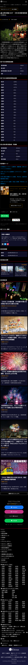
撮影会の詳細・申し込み (16, 205)
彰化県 (23, 605)
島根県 (23, 578)
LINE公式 (15, 520)
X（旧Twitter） (14, 516)
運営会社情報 (4, 533)
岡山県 (3, 580)
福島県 (16, 568)
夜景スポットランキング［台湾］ (11, 611)
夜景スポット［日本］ (7, 564)
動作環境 (3, 560)
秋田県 (3, 568)
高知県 (16, 582)
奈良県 (3, 578)
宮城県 (23, 566)
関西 (3, 595)
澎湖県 (3, 608)
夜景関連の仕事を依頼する (7, 554)
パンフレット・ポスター (6, 549)
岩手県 (16, 566)
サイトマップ (4, 562)
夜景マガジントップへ (14, 493)
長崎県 (9, 584)
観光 (27, 632)
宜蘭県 (16, 607)
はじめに (3, 531)
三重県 (23, 575)
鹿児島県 (10, 586)
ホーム (2, 529)
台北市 (3, 601)
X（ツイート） (14, 211)
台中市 (16, 603)
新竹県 (9, 603)
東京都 (16, 570)
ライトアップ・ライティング (8, 632)
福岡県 (23, 582)
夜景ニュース (16, 626)
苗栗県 (9, 607)
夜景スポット (4, 626)
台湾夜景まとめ (13, 636)
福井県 (23, 573)
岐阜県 (9, 575)
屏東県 (9, 605)
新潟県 (16, 571)
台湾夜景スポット (16, 634)
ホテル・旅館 (8, 634)
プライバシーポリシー (6, 541)
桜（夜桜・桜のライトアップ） (8, 630)
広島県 (9, 580)
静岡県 (16, 575)
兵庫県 (16, 577)
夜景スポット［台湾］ (7, 600)
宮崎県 (3, 586)
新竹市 (3, 603)
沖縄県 (16, 586)
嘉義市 (9, 622)
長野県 (3, 573)
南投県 (3, 607)
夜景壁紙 (10, 645)
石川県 (16, 573)
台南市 (23, 603)
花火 (13, 628)
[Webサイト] (3, 244)
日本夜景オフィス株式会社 (13, 657)
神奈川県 (24, 570)
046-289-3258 (16, 653)
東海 (13, 593)
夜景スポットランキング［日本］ (11, 588)
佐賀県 (3, 584)
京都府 (9, 577)
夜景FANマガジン (6, 624)
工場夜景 (10, 626)
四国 (3, 597)
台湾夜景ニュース (5, 636)
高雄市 (3, 605)
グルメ (3, 634)
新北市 (9, 601)
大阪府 (3, 577)
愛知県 (3, 575)
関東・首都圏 (4, 592)
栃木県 (3, 570)
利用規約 (3, 537)
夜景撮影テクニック (18, 645)
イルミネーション (20, 630)
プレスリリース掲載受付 (6, 545)
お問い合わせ (4, 551)
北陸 (3, 593)
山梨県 (23, 571)
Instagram (15, 511)
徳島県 (23, 580)
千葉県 (9, 571)
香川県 (3, 582)
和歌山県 (10, 578)
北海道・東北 (4, 590)
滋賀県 (23, 577)
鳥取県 (16, 578)
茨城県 (23, 568)
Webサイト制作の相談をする (7, 556)
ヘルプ (2, 539)
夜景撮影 (4, 628)
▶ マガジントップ (5, 9)
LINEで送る (5, 215)
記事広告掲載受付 (5, 547)
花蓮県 (23, 607)
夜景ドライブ (16, 640)
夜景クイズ (9, 628)
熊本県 (16, 584)
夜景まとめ (22, 626)
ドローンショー (18, 632)
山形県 (9, 568)
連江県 (16, 608)
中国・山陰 (14, 595)
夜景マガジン (4, 645)
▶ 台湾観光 (14, 9)
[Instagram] (8, 244)
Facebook (15, 507)
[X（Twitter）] (5, 244)
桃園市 (16, 601)
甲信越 (13, 592)
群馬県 (9, 570)
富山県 (9, 573)
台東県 (16, 605)
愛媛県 (9, 582)
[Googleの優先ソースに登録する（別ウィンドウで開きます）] (16, 220)
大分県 (23, 584)
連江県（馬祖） (18, 620)
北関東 (13, 590)
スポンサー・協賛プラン (6, 543)
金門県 (9, 608)
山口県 (16, 580)
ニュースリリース (5, 558)
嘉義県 (23, 616)
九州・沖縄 (14, 597)
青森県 (9, 566)
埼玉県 (3, 571)
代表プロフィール (5, 535)
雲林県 (16, 616)
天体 (24, 632)
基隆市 (23, 601)
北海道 (3, 566)
